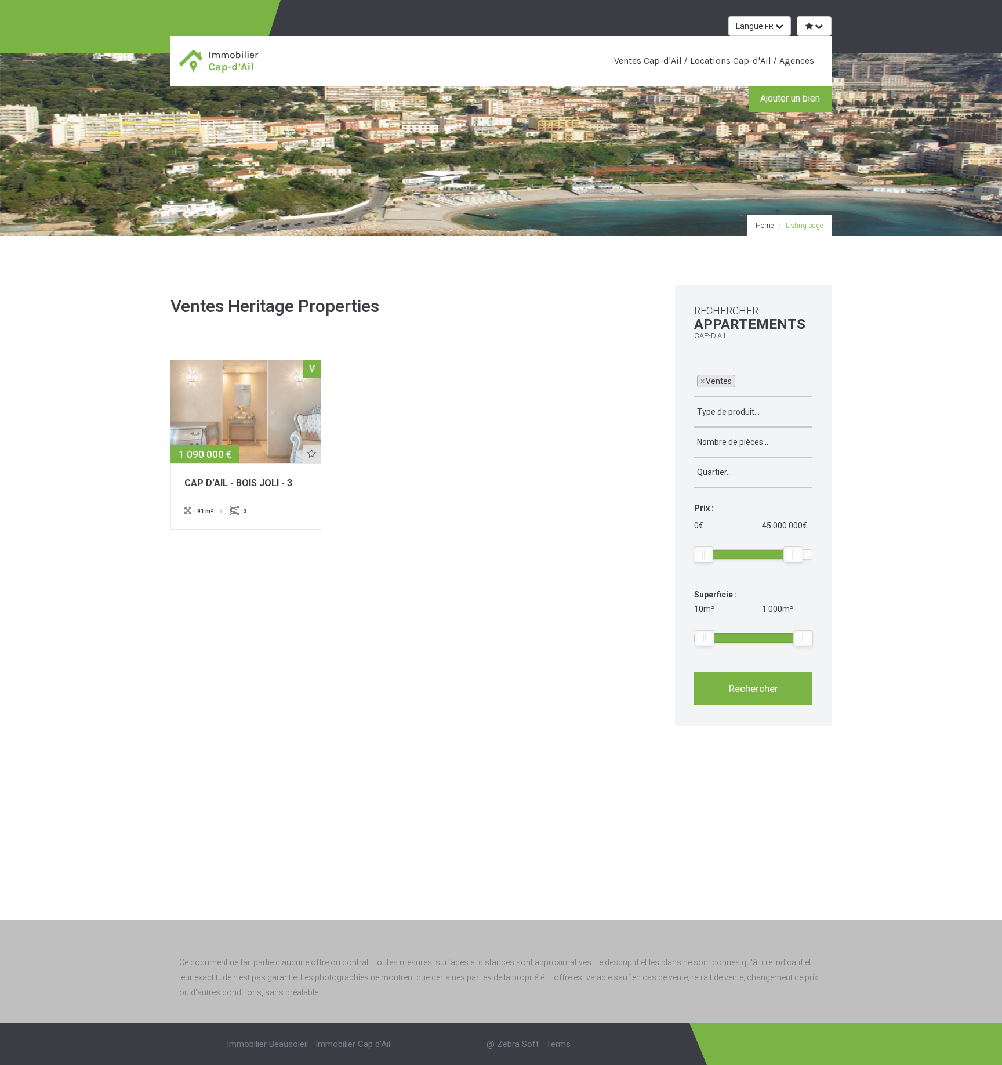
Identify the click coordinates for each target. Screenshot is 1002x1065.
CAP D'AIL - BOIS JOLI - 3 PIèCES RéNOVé (238, 483)
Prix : (704, 508)
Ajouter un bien (790, 98)
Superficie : (715, 594)
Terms (558, 1044)
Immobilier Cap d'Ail (352, 1044)
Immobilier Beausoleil (267, 1044)
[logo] (220, 60)
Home (765, 226)
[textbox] (741, 380)
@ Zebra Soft (513, 1044)
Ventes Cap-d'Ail (648, 60)
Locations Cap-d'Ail (729, 60)
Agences (795, 60)
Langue (755, 26)
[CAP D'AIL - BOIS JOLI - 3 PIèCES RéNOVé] (245, 410)
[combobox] (753, 381)
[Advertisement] (501, 836)
